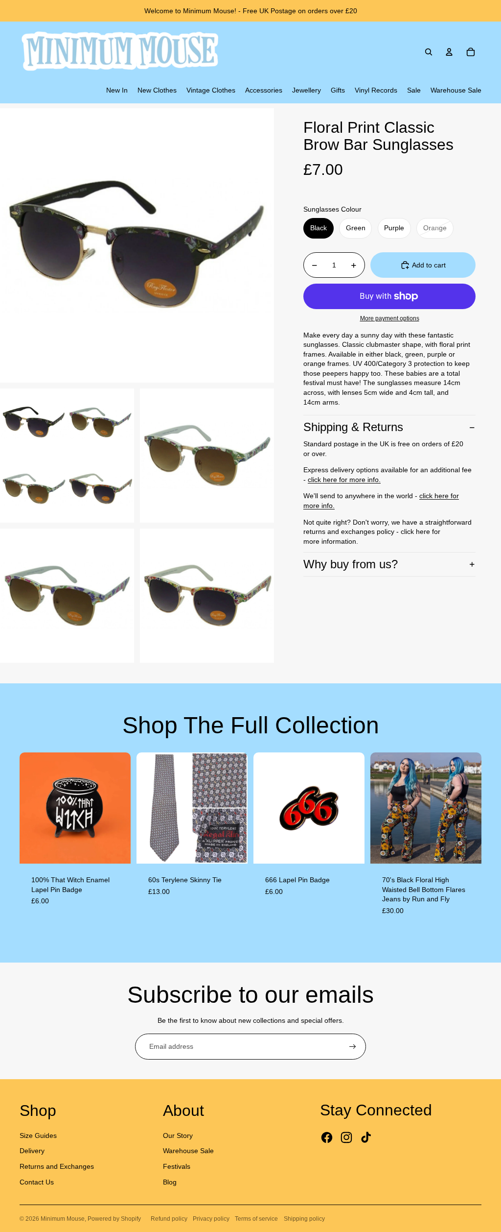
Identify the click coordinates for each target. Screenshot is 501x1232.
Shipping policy (304, 1218)
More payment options (389, 318)
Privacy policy (211, 1218)
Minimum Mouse (63, 1218)
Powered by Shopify (114, 1218)
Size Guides (38, 1135)
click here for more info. (344, 479)
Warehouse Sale (188, 1151)
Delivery (32, 1151)
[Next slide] (123, 808)
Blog (170, 1182)
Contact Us (37, 1182)
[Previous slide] (27, 808)
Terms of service (256, 1218)
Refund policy (169, 1218)
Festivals (176, 1166)
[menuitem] (117, 90)
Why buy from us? (350, 564)
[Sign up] (353, 1047)
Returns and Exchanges (57, 1166)
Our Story (178, 1135)
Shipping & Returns (353, 427)
